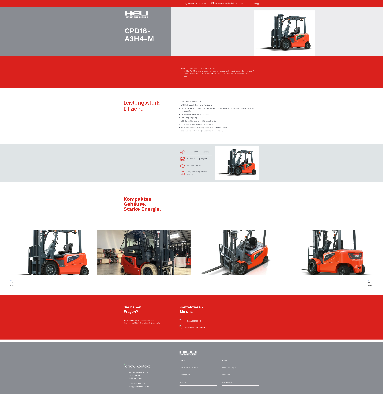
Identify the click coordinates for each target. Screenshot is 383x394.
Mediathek (183, 382)
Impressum (226, 375)
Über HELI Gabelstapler (189, 368)
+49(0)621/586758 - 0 (137, 384)
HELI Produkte (185, 375)
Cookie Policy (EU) (229, 368)
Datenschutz (227, 382)
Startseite (184, 360)
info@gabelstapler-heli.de (139, 387)
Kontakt (225, 360)
